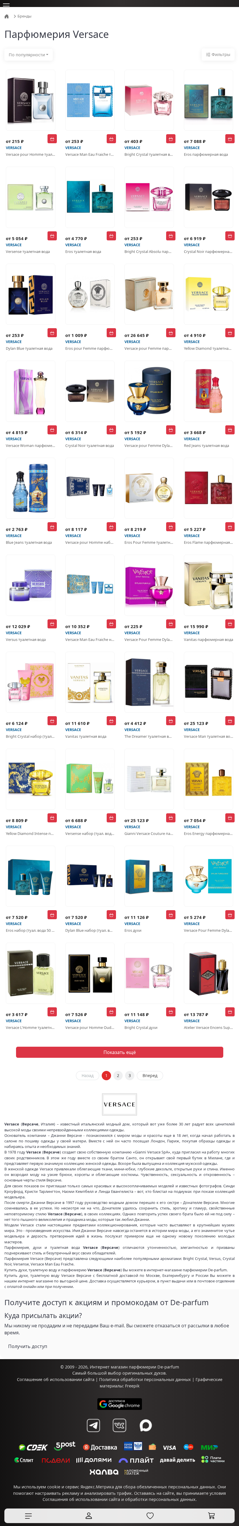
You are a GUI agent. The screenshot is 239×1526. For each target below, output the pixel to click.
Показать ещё (119, 1052)
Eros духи (132, 930)
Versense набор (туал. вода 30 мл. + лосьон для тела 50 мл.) (90, 833)
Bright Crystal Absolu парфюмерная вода (149, 251)
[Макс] (145, 1425)
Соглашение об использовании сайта (55, 1379)
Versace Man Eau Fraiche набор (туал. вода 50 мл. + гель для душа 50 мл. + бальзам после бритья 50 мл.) (90, 639)
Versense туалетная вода (28, 251)
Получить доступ (27, 1346)
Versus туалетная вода (26, 639)
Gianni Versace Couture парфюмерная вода (149, 833)
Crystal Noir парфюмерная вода (208, 251)
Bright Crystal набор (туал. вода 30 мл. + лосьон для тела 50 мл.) (30, 736)
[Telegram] (93, 1425)
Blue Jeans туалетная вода (29, 542)
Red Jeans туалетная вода (206, 445)
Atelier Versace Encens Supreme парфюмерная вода (208, 1027)
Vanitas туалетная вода (85, 736)
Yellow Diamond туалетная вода (208, 348)
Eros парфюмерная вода (206, 154)
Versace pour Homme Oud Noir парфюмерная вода (90, 1027)
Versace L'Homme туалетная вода (30, 1027)
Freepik (132, 1386)
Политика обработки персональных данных (145, 1379)
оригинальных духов (144, 1373)
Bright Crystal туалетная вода (149, 154)
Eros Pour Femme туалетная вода (149, 542)
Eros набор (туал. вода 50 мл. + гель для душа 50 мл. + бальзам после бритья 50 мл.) (30, 930)
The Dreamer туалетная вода (149, 736)
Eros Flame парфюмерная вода (208, 542)
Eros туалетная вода (83, 251)
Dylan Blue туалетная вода (29, 348)
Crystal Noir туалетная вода (89, 445)
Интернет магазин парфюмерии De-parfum (134, 1367)
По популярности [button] (27, 54)
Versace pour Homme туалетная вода (30, 154)
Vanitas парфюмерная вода (208, 639)
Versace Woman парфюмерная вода (30, 445)
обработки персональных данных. (161, 1499)
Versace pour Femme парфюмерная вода (149, 348)
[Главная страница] (7, 16)
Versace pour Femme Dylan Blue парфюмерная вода (149, 445)
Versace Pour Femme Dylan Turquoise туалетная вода (208, 930)
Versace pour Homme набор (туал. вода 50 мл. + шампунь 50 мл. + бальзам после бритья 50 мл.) (90, 542)
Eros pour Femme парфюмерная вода (90, 348)
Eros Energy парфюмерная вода (208, 833)
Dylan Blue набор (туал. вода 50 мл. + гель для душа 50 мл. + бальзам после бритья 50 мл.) (90, 930)
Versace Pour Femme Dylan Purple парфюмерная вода (149, 639)
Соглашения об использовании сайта (81, 1499)
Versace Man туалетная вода (208, 736)
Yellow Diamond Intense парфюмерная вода (30, 833)
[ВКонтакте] (119, 1425)
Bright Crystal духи (140, 1027)
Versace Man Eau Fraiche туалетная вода (90, 154)
